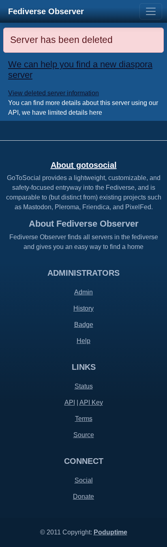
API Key (91, 402)
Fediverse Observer (46, 11)
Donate (83, 496)
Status (84, 386)
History (83, 308)
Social (84, 480)
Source (83, 434)
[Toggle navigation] (150, 11)
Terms (83, 418)
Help (83, 340)
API (69, 402)
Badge (83, 324)
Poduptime (110, 532)
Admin (83, 292)
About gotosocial (84, 165)
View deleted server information (53, 93)
